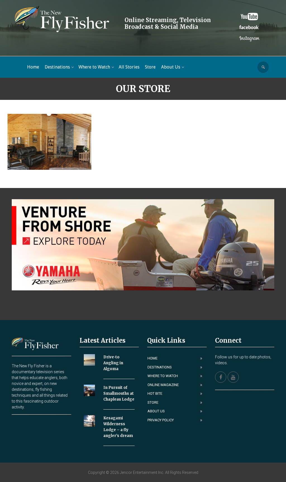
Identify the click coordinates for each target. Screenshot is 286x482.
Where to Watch (162, 376)
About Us (156, 411)
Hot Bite (154, 393)
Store (152, 402)
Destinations (159, 367)
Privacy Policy (160, 420)
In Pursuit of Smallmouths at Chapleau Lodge (118, 393)
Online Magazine (163, 385)
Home (152, 358)
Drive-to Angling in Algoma (113, 363)
